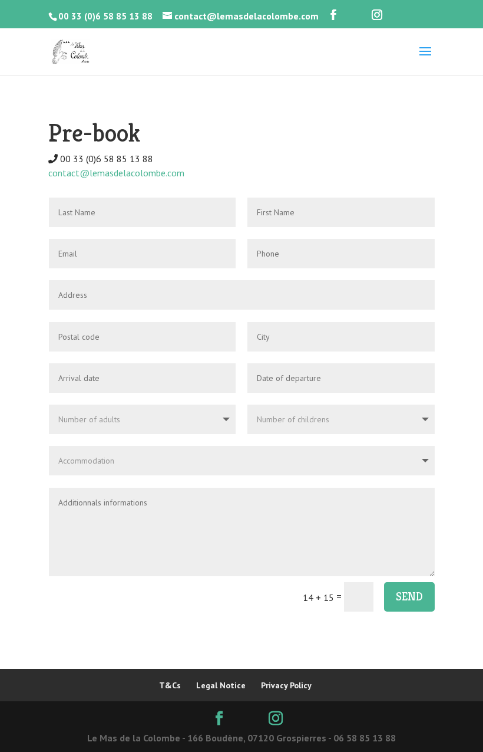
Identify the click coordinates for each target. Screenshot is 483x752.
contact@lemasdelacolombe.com (116, 173)
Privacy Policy (286, 685)
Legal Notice (221, 685)
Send (409, 596)
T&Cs (170, 685)
